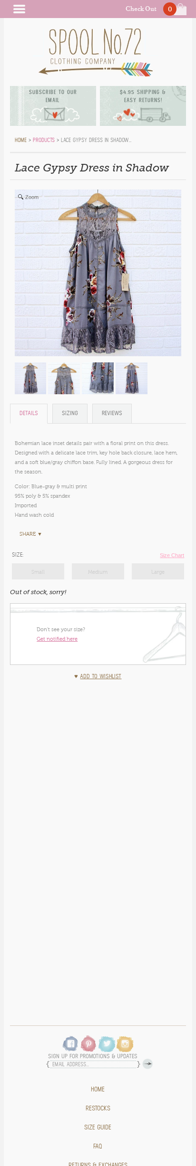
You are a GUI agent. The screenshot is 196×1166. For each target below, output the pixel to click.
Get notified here (57, 639)
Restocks (98, 1108)
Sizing (70, 413)
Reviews (112, 413)
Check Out (141, 9)
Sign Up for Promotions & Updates (92, 1056)
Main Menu (19, 9)
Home (98, 1089)
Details (29, 413)
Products (44, 140)
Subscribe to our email (53, 96)
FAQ (97, 1146)
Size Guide (97, 1127)
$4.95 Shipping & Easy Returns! (143, 96)
